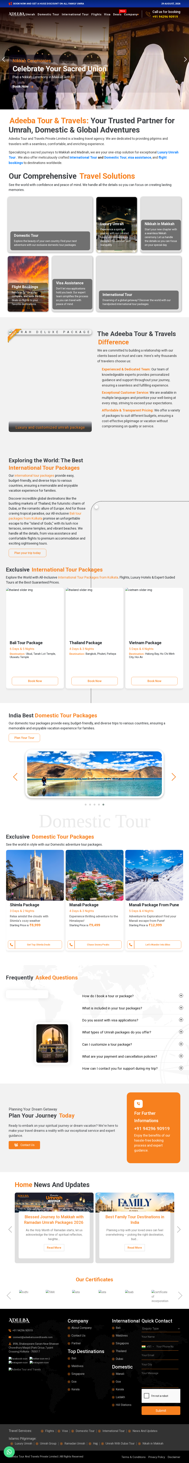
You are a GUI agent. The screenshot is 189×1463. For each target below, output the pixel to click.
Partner (76, 1343)
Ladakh (120, 1397)
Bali (73, 1358)
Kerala (75, 1389)
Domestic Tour (48, 14)
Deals (118, 14)
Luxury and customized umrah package (50, 427)
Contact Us (78, 1335)
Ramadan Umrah (74, 1443)
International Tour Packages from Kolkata (88, 577)
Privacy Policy (156, 1457)
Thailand (121, 1351)
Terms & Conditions (133, 1457)
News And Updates (145, 1431)
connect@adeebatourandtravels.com (32, 1337)
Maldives (77, 1366)
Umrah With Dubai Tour (120, 1443)
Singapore (78, 1374)
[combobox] (148, 1346)
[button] (85, 804)
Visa (107, 14)
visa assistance (139, 157)
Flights (49, 1431)
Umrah (30, 14)
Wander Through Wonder (98, 944)
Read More (54, 1243)
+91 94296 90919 (165, 16)
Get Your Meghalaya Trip (38, 944)
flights (96, 14)
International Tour (75, 14)
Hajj (95, 1443)
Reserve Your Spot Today (158, 944)
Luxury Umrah (23, 1443)
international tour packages (34, 475)
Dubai (119, 1359)
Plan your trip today (27, 553)
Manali (120, 1374)
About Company (81, 1328)
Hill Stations (123, 1405)
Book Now (35, 681)
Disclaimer (174, 1457)
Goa (73, 1381)
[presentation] (4, 59)
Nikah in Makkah (152, 1443)
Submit (161, 1411)
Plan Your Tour (24, 738)
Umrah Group (48, 1443)
